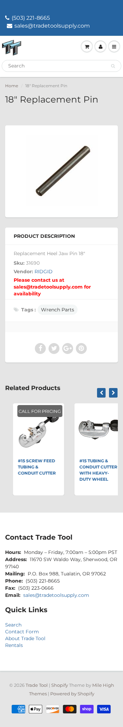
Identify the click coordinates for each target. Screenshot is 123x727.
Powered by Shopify (72, 693)
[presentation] (101, 393)
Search (13, 625)
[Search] (113, 66)
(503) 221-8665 (31, 18)
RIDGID (44, 271)
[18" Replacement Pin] (61, 170)
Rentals (14, 645)
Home (11, 85)
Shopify (59, 685)
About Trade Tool (25, 638)
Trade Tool (37, 685)
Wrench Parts (57, 310)
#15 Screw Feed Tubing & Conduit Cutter (32, 467)
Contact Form (22, 632)
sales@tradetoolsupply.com (52, 25)
